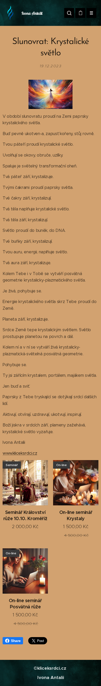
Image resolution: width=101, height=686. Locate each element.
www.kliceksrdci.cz (20, 453)
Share (15, 641)
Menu (91, 13)
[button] (69, 13)
